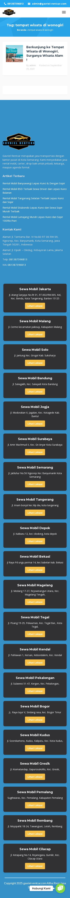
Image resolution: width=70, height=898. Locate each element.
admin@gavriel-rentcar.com (49, 3)
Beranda (21, 30)
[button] (60, 888)
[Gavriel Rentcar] (9, 12)
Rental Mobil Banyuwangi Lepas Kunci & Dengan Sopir (34, 183)
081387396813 (18, 259)
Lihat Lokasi (35, 305)
